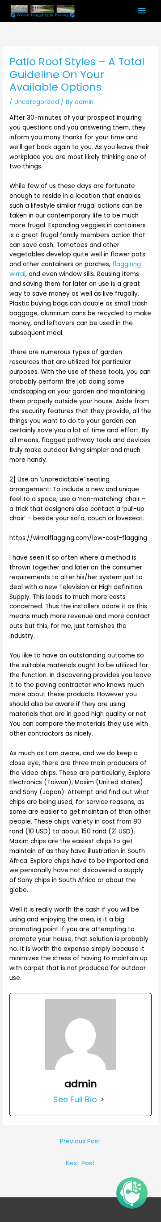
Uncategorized (36, 102)
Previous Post (80, 1141)
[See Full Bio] (102, 1099)
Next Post (80, 1163)
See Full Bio (75, 1099)
